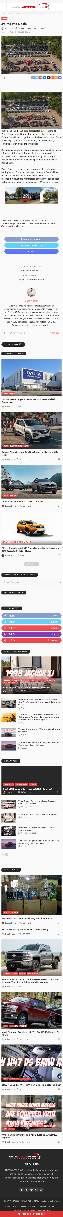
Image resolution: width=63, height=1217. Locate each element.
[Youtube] (31, 640)
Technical (14, 1026)
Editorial (31, 1206)
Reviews (7, 683)
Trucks (7, 973)
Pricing (13, 495)
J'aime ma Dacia (47, 223)
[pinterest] (31, 628)
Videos (15, 683)
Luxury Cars (36, 680)
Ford (5, 1026)
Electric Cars (16, 446)
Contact (17, 1211)
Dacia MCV (43, 221)
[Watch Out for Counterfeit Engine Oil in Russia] (31, 895)
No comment (40, 28)
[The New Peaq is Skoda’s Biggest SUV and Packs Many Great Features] (8, 746)
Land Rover (8, 1126)
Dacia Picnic (21, 223)
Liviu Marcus (10, 407)
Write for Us (53, 1206)
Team (14, 1206)
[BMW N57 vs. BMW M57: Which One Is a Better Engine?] (8, 831)
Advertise (42, 1206)
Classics (15, 680)
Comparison (9, 784)
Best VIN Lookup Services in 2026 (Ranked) (27, 789)
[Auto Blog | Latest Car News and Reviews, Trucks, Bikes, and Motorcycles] (25, 1156)
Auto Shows (9, 542)
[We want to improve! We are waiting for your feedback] (8, 732)
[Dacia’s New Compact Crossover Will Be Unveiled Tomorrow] (31, 377)
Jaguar (7, 680)
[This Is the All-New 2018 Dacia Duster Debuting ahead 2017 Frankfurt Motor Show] (31, 528)
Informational (22, 784)
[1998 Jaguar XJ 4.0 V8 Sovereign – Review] (31, 675)
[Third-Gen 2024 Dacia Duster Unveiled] (31, 482)
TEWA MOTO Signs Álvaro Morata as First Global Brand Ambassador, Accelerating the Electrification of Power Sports (38, 717)
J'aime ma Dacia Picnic (12, 226)
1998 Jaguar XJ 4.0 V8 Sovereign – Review (27, 687)
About (7, 1206)
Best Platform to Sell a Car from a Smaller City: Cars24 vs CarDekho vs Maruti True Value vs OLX (39, 702)
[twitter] (31, 621)
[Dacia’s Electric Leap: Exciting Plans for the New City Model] (31, 430)
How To (22, 973)
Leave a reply (12, 344)
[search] (59, 7)
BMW (5, 1079)
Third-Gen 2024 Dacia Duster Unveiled (22, 501)
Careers (22, 1206)
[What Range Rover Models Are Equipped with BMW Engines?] (8, 804)
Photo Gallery (49, 680)
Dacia (4, 18)
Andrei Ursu (9, 28)
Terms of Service (44, 1211)
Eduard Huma (10, 506)
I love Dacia (33, 223)
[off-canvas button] (3, 7)
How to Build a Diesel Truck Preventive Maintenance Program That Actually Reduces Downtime (30, 981)
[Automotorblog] (31, 6)
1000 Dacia (13, 221)
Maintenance (32, 973)
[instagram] (31, 634)
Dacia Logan (31, 221)
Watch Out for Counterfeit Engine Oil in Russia (26, 918)
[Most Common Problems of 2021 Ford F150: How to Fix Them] (31, 1010)
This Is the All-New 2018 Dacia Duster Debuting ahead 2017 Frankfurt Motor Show (30, 549)
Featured (26, 542)
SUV (5, 1129)
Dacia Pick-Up (8, 223)
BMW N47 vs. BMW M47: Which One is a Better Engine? (31, 1085)
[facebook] (31, 615)
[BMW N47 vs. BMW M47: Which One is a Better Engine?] (31, 1063)
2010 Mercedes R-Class (31, 270)
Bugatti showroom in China (31, 279)
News (12, 393)
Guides (14, 973)
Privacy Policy (29, 1211)
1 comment (24, 555)
